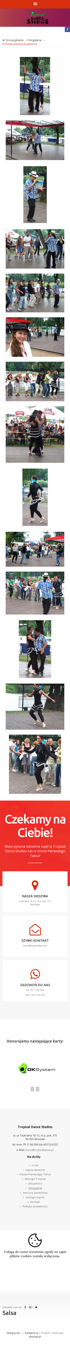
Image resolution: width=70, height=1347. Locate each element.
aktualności (35, 1183)
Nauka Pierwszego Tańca (35, 1174)
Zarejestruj (31, 1333)
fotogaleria (34, 40)
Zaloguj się (13, 1333)
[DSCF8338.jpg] (35, 764)
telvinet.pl (35, 1336)
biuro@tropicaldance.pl (35, 945)
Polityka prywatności (35, 1206)
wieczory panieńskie (35, 1193)
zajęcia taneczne (35, 1170)
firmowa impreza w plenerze (19, 44)
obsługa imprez (35, 1197)
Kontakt (35, 1202)
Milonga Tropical (35, 1179)
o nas (35, 1165)
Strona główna (14, 40)
